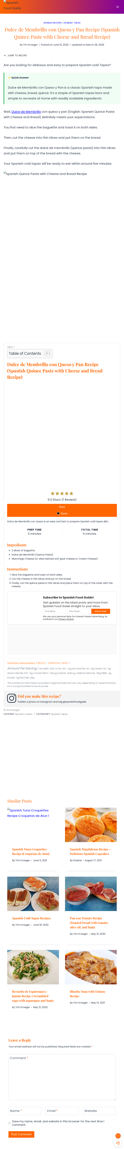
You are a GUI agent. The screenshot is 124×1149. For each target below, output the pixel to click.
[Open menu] (117, 7)
